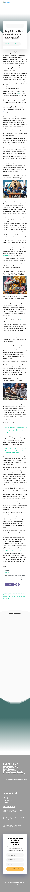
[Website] (16, 584)
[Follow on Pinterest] (17, 743)
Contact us (18, 93)
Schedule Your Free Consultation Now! (12, 550)
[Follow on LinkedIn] (17, 784)
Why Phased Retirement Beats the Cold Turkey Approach (12, 653)
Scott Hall (7, 43)
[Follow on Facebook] (7, 743)
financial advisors (7, 255)
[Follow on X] (12, 743)
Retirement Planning (15, 26)
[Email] (19, 584)
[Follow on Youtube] (22, 743)
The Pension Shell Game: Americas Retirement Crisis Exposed (12, 825)
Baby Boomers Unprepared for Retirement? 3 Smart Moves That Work (14, 627)
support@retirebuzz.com (16, 779)
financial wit (22, 320)
